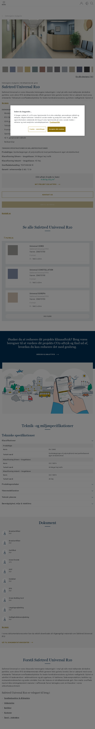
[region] (47, 120)
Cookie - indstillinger (37, 129)
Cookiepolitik (55, 122)
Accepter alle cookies (56, 129)
